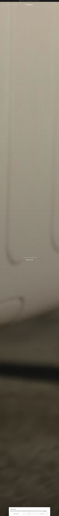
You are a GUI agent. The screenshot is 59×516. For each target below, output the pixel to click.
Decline (42, 513)
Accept (29, 513)
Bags (3, 4)
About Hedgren (14, 4)
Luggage (7, 4)
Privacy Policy (45, 511)
